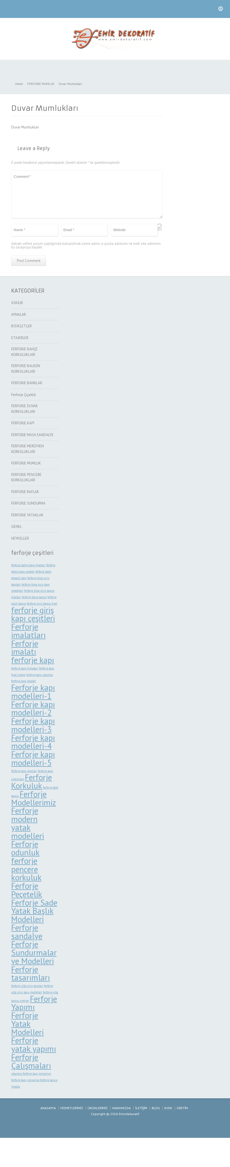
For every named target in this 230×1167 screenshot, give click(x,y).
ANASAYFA (48, 1108)
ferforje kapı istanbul (39, 675)
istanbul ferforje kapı (24, 1074)
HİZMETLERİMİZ (71, 1108)
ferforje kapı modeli (23, 681)
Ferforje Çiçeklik (23, 394)
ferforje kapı (32, 660)
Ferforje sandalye (26, 931)
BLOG (156, 1108)
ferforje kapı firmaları (24, 668)
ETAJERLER (19, 337)
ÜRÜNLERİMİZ (98, 1108)
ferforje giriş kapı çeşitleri (33, 614)
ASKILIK (17, 302)
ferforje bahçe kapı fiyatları (28, 565)
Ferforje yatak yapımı (33, 1044)
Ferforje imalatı (24, 647)
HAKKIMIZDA (121, 1108)
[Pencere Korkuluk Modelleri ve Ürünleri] (115, 47)
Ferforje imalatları (28, 630)
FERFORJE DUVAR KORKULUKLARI (24, 409)
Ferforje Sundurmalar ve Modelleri (34, 952)
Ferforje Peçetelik (26, 889)
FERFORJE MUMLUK (26, 463)
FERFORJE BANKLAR (26, 383)
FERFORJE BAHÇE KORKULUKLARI (24, 352)
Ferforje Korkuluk (31, 781)
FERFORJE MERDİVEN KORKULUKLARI (27, 449)
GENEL (16, 526)
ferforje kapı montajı (24, 771)
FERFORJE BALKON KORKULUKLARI (25, 368)
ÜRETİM (182, 1108)
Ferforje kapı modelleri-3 (33, 725)
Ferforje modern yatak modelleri (27, 823)
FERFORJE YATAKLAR (27, 515)
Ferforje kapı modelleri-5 (33, 758)
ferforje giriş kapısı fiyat (42, 604)
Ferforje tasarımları (30, 973)
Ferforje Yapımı (34, 1002)
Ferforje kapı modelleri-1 (33, 691)
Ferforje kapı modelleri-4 (33, 741)
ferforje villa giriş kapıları (27, 986)
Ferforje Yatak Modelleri (27, 1023)
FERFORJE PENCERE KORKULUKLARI (26, 477)
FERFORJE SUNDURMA (28, 503)
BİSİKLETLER (21, 326)
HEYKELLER (20, 538)
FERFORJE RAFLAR (25, 491)
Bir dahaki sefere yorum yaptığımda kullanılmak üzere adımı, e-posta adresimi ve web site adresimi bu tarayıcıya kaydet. (86, 238)
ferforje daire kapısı (34, 597)
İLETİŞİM (141, 1108)
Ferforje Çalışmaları (31, 1061)
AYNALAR (18, 314)
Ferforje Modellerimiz (33, 798)
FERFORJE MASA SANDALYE (32, 434)
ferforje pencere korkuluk (26, 869)
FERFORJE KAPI (22, 423)
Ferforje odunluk (25, 848)
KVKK (168, 1108)
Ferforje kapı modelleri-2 (33, 708)
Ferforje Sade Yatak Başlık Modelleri (34, 911)
